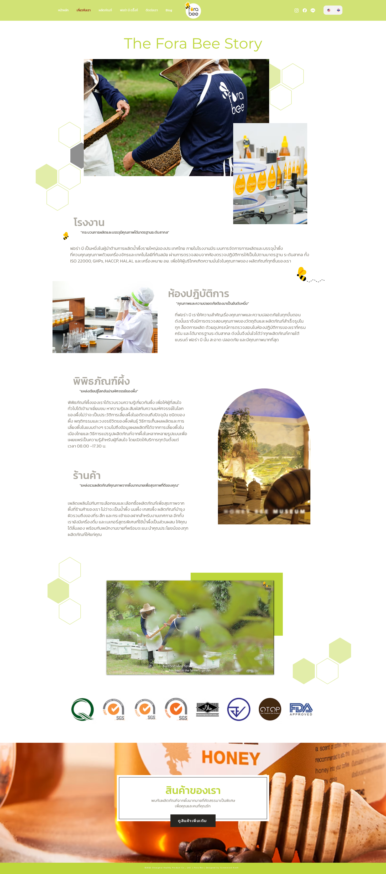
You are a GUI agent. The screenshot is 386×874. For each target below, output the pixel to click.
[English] (328, 10)
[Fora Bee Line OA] (313, 10)
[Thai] (338, 10)
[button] (303, 518)
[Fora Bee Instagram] (296, 10)
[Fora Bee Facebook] (304, 10)
